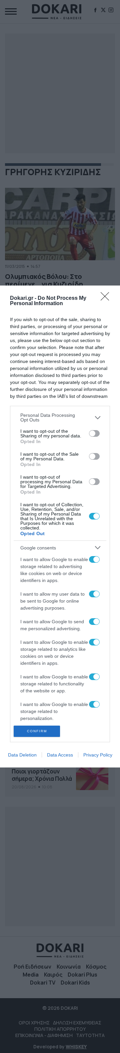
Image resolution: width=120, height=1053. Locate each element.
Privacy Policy (97, 755)
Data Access (60, 755)
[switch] (94, 433)
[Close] (107, 298)
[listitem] (60, 417)
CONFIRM (37, 731)
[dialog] (60, 526)
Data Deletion (22, 755)
